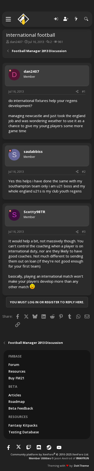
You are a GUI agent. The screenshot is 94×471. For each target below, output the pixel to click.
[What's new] (76, 19)
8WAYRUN (82, 458)
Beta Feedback (20, 408)
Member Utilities (40, 458)
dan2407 (16, 42)
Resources (16, 371)
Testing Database (23, 432)
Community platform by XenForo (50, 454)
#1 (84, 91)
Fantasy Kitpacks (22, 425)
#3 (84, 232)
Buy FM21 (16, 378)
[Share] (77, 92)
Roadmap (16, 401)
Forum (13, 364)
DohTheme (81, 465)
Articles (14, 395)
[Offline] (10, 70)
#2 (84, 172)
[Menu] (8, 19)
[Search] (86, 19)
